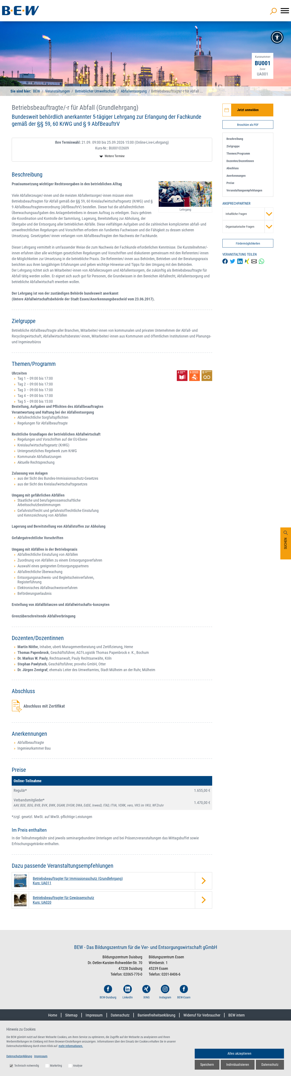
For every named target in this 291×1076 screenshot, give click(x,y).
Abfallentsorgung (134, 91)
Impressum (94, 1015)
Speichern (207, 1065)
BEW (37, 91)
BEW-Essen (183, 997)
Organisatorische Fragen (240, 226)
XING (146, 997)
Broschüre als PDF (248, 124)
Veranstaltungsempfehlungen (244, 190)
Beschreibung (234, 138)
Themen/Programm (238, 153)
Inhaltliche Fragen (236, 214)
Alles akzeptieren (239, 1053)
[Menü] (285, 10)
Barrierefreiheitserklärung (156, 1015)
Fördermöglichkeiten (248, 243)
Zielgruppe (233, 146)
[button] (277, 37)
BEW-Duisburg (108, 997)
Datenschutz (120, 1015)
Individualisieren (237, 1065)
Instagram (165, 997)
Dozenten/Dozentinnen (240, 161)
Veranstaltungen (58, 91)
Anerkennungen (236, 175)
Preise (230, 183)
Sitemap (71, 1015)
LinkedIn (127, 997)
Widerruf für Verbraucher (201, 1015)
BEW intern (236, 1015)
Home (52, 1015)
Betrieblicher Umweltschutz (95, 91)
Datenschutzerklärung (19, 1056)
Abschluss (232, 168)
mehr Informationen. (71, 1046)
